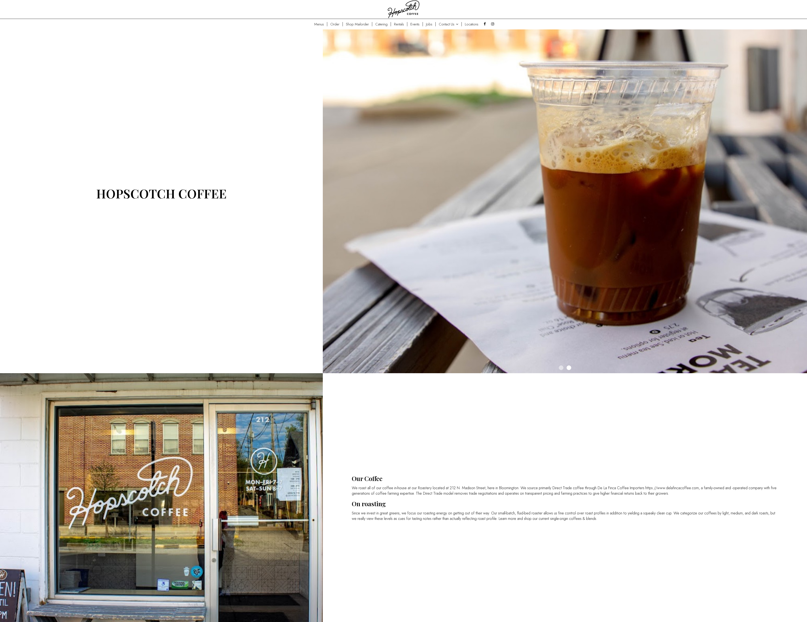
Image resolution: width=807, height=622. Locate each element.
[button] (804, 370)
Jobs (429, 24)
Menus (319, 24)
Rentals (399, 24)
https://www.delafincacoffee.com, (672, 488)
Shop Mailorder (357, 24)
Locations (471, 24)
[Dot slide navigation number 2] (569, 367)
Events (414, 24)
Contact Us (447, 24)
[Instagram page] (492, 24)
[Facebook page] (484, 24)
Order (334, 24)
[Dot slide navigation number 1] (561, 367)
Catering (381, 24)
